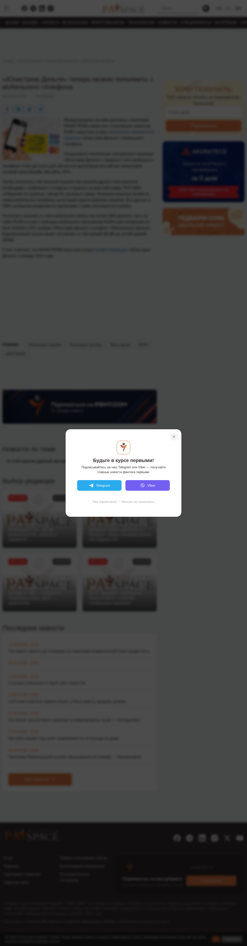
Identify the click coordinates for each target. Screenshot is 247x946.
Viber (151, 485)
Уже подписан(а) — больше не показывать (123, 501)
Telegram (103, 485)
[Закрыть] (174, 436)
